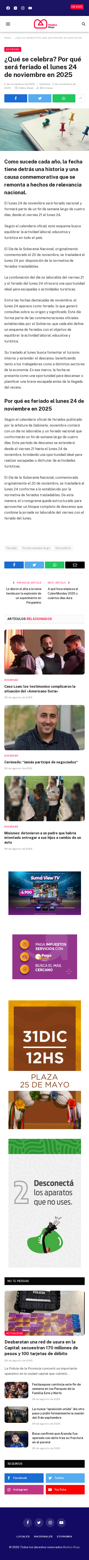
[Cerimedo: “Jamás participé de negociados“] (44, 727)
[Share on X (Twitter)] (39, 98)
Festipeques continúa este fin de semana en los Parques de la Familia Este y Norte (56, 1389)
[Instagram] (22, 8)
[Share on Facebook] (15, 98)
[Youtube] (30, 8)
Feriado (11, 548)
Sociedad (12, 49)
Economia (64, 1536)
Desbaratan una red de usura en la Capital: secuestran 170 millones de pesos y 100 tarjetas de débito (41, 1347)
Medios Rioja (71, 1547)
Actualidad (14, 1333)
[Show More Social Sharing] (80, 98)
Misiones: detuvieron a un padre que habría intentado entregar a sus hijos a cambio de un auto (42, 838)
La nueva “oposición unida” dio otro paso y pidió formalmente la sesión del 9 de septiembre (58, 1413)
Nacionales (43, 1536)
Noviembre (63, 548)
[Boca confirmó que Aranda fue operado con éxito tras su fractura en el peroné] (16, 1439)
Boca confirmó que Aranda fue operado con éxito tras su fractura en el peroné (57, 1438)
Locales (23, 1536)
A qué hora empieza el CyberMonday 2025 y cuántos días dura (63, 593)
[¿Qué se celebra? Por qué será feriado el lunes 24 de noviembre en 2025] (44, 129)
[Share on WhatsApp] (63, 98)
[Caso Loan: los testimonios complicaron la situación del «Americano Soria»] (44, 652)
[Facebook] (8, 8)
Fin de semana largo (36, 548)
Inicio (7, 37)
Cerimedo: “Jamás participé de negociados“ (41, 762)
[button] (7, 24)
